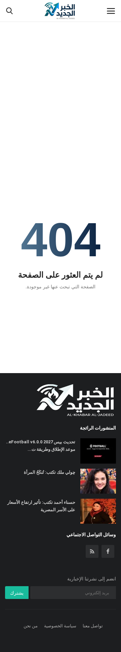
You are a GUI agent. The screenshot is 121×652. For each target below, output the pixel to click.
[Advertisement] (60, 64)
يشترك (17, 593)
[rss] (92, 551)
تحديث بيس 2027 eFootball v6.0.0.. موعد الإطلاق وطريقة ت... (40, 445)
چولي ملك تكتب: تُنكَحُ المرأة (49, 472)
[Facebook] (108, 551)
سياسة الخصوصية (60, 626)
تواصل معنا (93, 626)
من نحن (31, 626)
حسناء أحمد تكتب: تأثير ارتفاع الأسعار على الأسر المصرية (41, 506)
